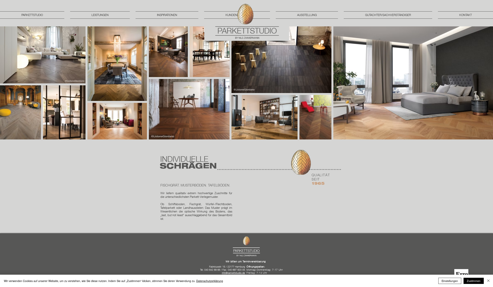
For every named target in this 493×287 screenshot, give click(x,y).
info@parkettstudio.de (233, 272)
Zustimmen (473, 281)
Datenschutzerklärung (209, 281)
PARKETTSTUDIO (247, 30)
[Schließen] (488, 281)
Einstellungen (450, 281)
